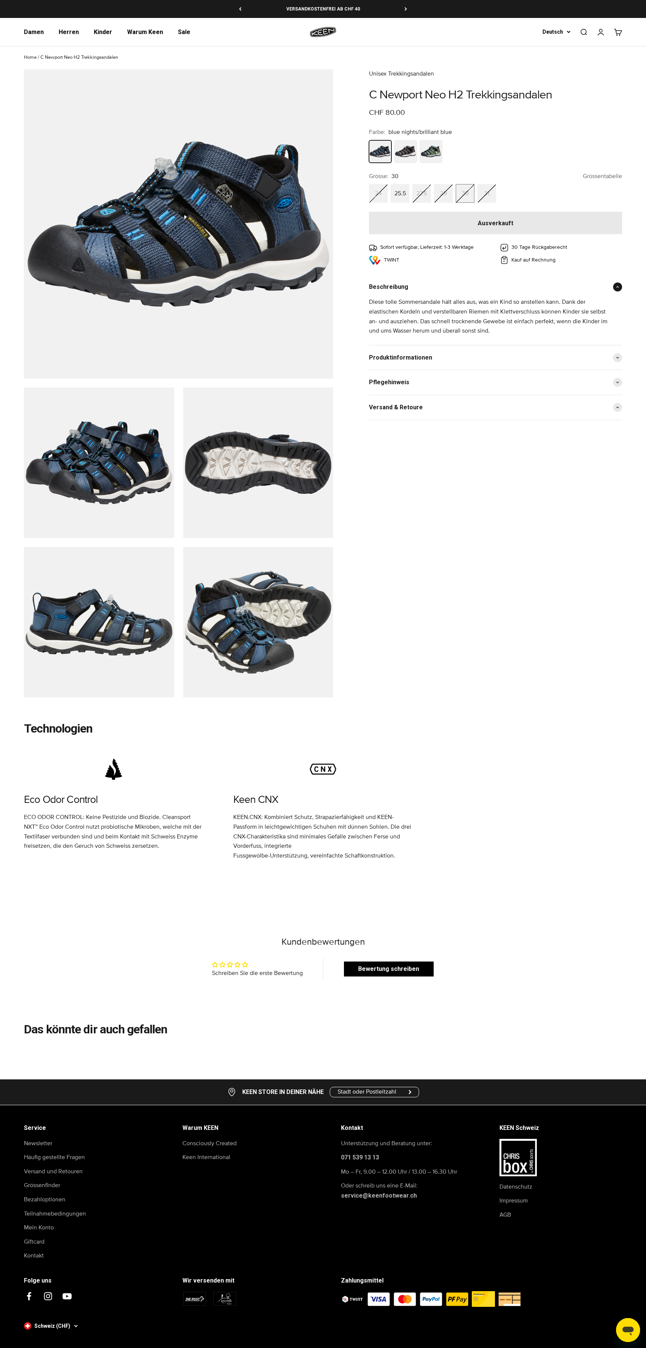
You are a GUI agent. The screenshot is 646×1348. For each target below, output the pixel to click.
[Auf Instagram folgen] (48, 1296)
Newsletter (38, 1143)
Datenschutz (515, 1187)
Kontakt (34, 1256)
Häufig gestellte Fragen (54, 1157)
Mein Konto (39, 1228)
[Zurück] (240, 9)
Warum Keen (145, 32)
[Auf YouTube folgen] (67, 1296)
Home (30, 57)
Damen (34, 32)
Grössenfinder (42, 1185)
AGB (505, 1215)
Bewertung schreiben (388, 968)
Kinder (103, 32)
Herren (69, 32)
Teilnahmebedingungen (55, 1214)
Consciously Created (209, 1143)
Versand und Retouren (53, 1171)
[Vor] (405, 9)
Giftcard (34, 1242)
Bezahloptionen (44, 1199)
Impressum (513, 1201)
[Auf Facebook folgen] (29, 1296)
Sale (184, 32)
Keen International (206, 1157)
